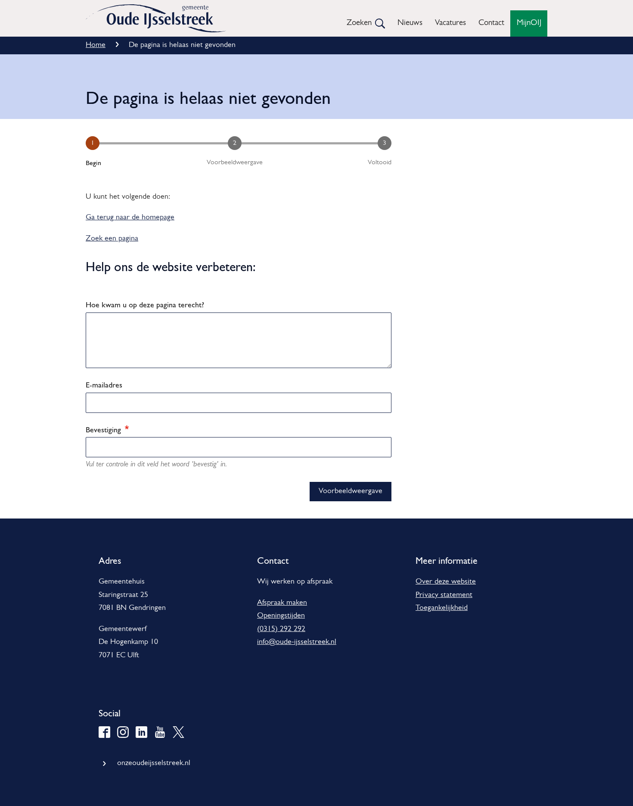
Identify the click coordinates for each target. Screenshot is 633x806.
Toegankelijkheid (442, 608)
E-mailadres (104, 384)
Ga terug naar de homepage (130, 218)
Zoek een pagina (112, 239)
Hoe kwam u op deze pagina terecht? (145, 304)
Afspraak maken (282, 603)
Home (96, 45)
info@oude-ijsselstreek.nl (296, 642)
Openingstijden (281, 616)
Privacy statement (444, 595)
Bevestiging (104, 429)
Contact (491, 23)
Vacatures (450, 23)
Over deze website (446, 582)
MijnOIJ (529, 23)
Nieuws (409, 23)
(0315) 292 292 (281, 629)
